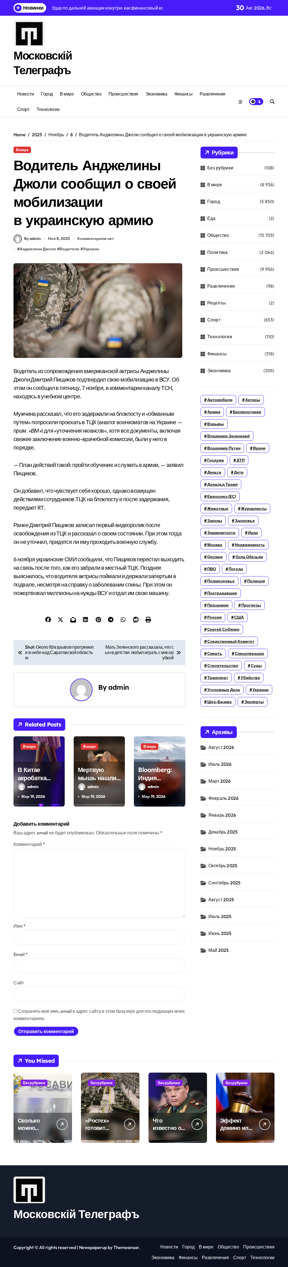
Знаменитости (221, 532)
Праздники (218, 605)
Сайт (19, 983)
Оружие (215, 556)
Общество (91, 94)
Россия (214, 617)
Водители (69, 248)
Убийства (250, 677)
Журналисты (254, 508)
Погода (236, 568)
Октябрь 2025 (222, 865)
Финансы (183, 94)
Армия (213, 411)
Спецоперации (249, 653)
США (239, 617)
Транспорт (217, 677)
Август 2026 (221, 747)
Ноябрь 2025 (222, 849)
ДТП (241, 460)
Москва (214, 544)
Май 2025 (218, 950)
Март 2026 (219, 781)
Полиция (256, 580)
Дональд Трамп (222, 484)
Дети (239, 472)
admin (118, 687)
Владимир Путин (223, 448)
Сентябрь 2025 (224, 882)
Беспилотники (247, 411)
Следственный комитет (230, 641)
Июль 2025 (220, 916)
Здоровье (245, 520)
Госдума (215, 460)
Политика (217, 252)
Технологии (48, 109)
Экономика (156, 94)
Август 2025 (221, 899)
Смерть (214, 653)
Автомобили (220, 399)
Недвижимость (250, 544)
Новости (25, 94)
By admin (32, 238)
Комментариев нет (95, 238)
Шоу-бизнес (219, 701)
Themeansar (126, 1247)
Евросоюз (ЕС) (221, 496)
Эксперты (254, 701)
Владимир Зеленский (228, 436)
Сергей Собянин (223, 629)
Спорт (23, 109)
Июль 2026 (220, 764)
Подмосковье (221, 580)
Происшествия (123, 94)
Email (21, 954)
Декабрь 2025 (223, 832)
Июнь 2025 (220, 933)
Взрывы (215, 423)
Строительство (222, 665)
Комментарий (29, 844)
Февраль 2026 (223, 798)
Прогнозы (251, 605)
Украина (91, 248)
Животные (217, 508)
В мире (67, 94)
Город (47, 94)
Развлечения (212, 94)
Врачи (259, 448)
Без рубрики (220, 168)
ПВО (211, 568)
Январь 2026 (222, 815)
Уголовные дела (223, 689)
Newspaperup (93, 1247)
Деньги (214, 472)
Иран (253, 532)
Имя (20, 926)
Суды (256, 665)
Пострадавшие (222, 593)
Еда (211, 218)
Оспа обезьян (249, 556)
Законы (214, 520)
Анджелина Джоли (38, 248)
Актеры (252, 399)
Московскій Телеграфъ (77, 1214)
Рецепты (216, 303)
